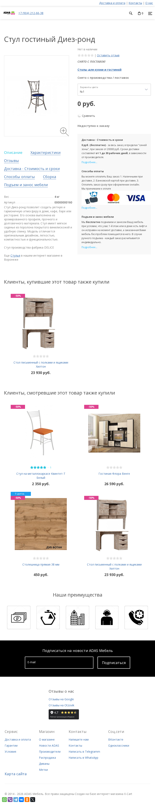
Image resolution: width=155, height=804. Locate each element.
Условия (10, 751)
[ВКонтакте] (21, 799)
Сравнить (88, 116)
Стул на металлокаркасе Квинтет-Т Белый (40, 476)
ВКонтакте (115, 739)
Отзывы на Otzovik (61, 705)
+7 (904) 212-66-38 (30, 13)
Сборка (49, 176)
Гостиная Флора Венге (114, 474)
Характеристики (45, 152)
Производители (50, 751)
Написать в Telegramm (84, 751)
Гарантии (11, 745)
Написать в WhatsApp (83, 757)
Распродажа (47, 757)
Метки (43, 770)
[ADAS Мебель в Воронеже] (9, 17)
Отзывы (11, 160)
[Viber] (10, 799)
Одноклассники (118, 745)
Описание (13, 152)
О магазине (47, 739)
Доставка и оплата (112, 3)
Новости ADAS (49, 745)
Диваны (44, 764)
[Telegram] (15, 799)
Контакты (135, 3)
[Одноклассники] (27, 799)
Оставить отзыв (108, 55)
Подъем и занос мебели (26, 184)
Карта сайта (16, 774)
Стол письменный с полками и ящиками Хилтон (41, 364)
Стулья (15, 255)
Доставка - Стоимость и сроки (32, 168)
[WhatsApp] (4, 799)
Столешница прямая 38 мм (40, 564)
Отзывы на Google (61, 699)
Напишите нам (79, 739)
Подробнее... (89, 162)
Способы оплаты (19, 176)
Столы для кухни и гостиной (99, 69)
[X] (32, 799)
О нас (149, 3)
